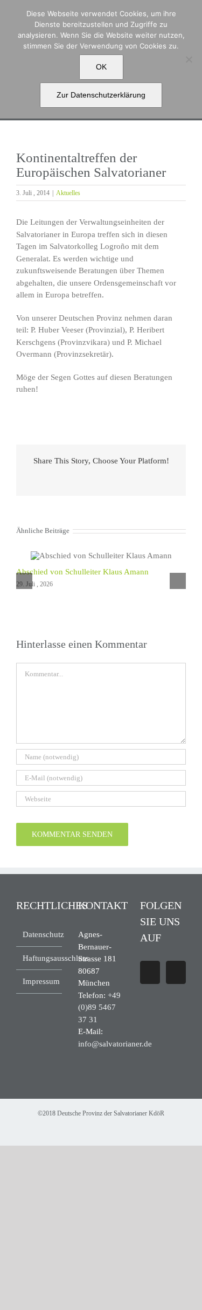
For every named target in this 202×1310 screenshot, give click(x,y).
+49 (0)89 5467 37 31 (99, 1007)
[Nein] (188, 59)
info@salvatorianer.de (115, 1043)
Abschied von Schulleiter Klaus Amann (82, 571)
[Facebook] (150, 972)
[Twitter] (176, 972)
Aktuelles (68, 193)
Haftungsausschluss (40, 958)
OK (101, 67)
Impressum (40, 981)
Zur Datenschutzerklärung (101, 95)
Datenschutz (40, 934)
